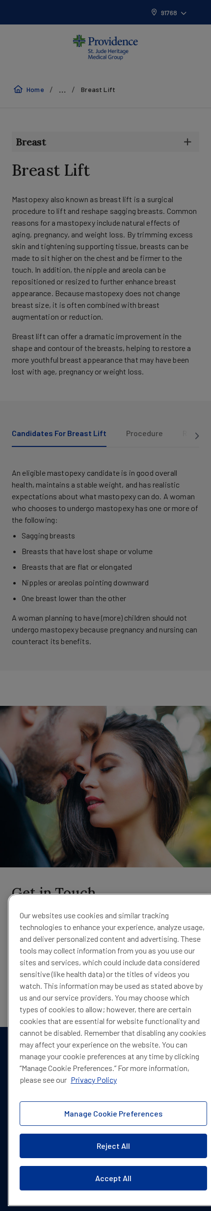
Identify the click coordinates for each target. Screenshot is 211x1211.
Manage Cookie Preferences (113, 1113)
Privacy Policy (94, 1079)
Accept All (113, 1178)
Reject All (113, 1145)
